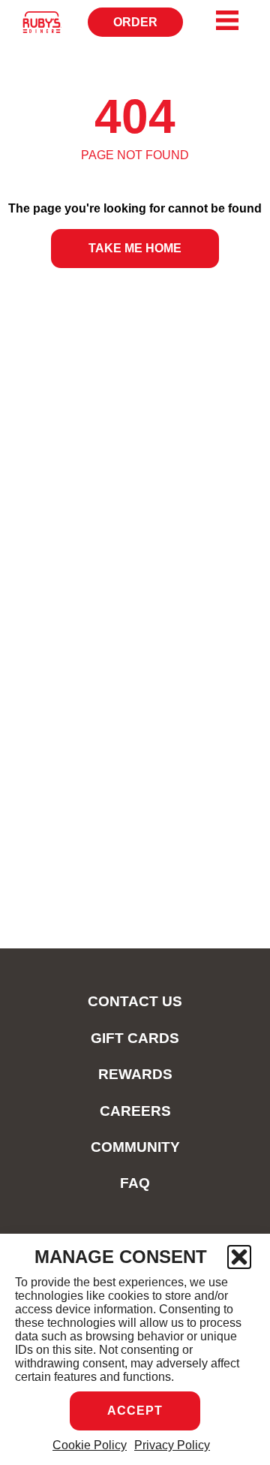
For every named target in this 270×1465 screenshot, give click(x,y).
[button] (239, 1257)
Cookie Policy (89, 1445)
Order (140, 26)
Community (135, 1147)
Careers (135, 1111)
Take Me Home (135, 248)
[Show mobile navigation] (227, 20)
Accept (135, 1410)
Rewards (135, 1074)
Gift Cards (135, 1038)
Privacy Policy (172, 1445)
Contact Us (135, 1001)
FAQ (135, 1183)
